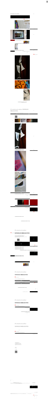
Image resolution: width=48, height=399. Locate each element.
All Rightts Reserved (20, 241)
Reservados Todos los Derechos (18, 383)
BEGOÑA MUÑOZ (22, 102)
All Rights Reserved (25, 102)
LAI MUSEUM (47, 0)
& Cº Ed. (37, 395)
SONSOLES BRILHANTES (16, 342)
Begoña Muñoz (20, 40)
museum (34, 150)
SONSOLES (18, 233)
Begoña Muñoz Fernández (18, 241)
